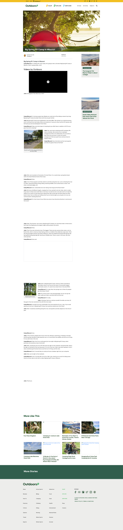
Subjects (92, 5)
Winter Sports (39, 521)
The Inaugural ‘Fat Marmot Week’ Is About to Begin (90, 72)
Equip (50, 5)
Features (25, 503)
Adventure (51, 489)
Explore (58, 5)
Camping (38, 498)
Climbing (38, 503)
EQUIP (63, 489)
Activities (85, 5)
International (52, 507)
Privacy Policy (78, 501)
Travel (24, 517)
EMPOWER (64, 498)
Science (51, 517)
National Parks (87, 111)
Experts (25, 521)
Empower (68, 5)
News (24, 489)
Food (50, 494)
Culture (25, 507)
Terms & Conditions (88, 501)
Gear (50, 498)
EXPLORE (64, 494)
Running (38, 512)
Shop (63, 503)
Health (50, 503)
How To (25, 498)
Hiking (37, 507)
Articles (79, 5)
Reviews (25, 494)
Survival (51, 521)
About (27, 1)
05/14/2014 (63, 56)
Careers (64, 507)
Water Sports (39, 517)
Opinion (25, 512)
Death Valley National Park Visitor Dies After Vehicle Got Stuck (90, 116)
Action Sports (39, 489)
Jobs (31, 1)
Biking (37, 494)
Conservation (87, 68)
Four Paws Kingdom (30, 436)
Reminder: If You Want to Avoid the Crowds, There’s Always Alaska (70, 437)
